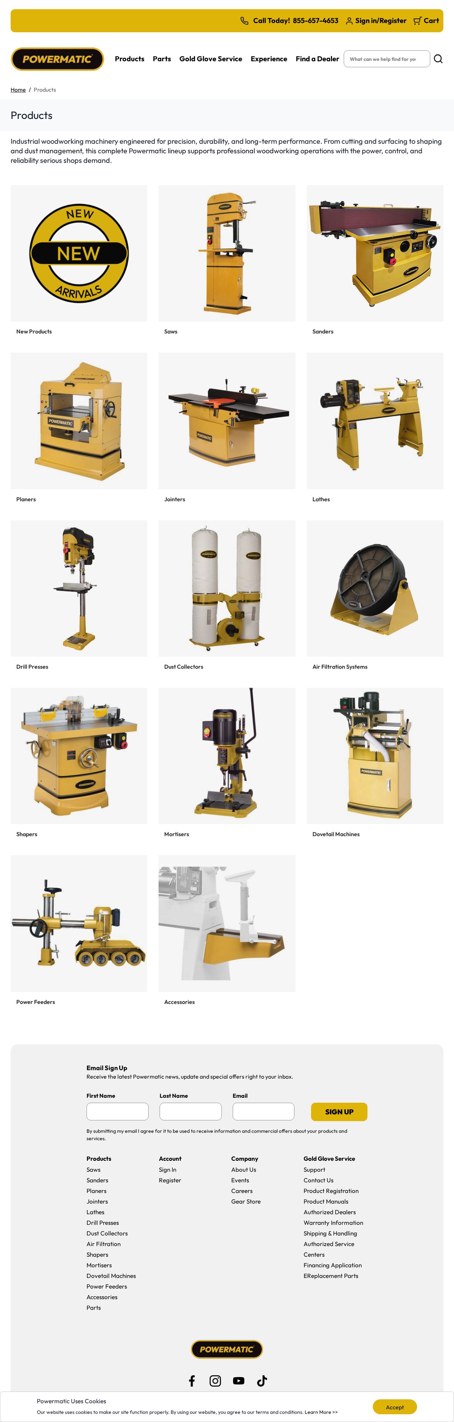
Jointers (97, 1201)
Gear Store (246, 1201)
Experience (269, 58)
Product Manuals (326, 1201)
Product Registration (331, 1190)
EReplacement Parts (331, 1275)
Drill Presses (103, 1222)
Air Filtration (104, 1243)
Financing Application (333, 1265)
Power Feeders (107, 1286)
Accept (395, 1407)
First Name (101, 1095)
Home (18, 89)
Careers (242, 1190)
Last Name (174, 1095)
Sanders (97, 1180)
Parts (162, 58)
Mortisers (99, 1265)
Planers (96, 1190)
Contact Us (318, 1180)
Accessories (102, 1297)
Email (240, 1095)
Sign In (167, 1169)
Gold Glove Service (210, 58)
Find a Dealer (317, 58)
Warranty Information (333, 1222)
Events (240, 1180)
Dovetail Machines (111, 1275)
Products (129, 58)
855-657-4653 (315, 20)
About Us (243, 1169)
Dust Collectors (107, 1233)
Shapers (97, 1254)
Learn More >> (321, 1412)
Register (170, 1180)
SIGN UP (339, 1111)
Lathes (95, 1212)
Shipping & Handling (330, 1233)
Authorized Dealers (330, 1212)
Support (314, 1169)
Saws (93, 1169)
